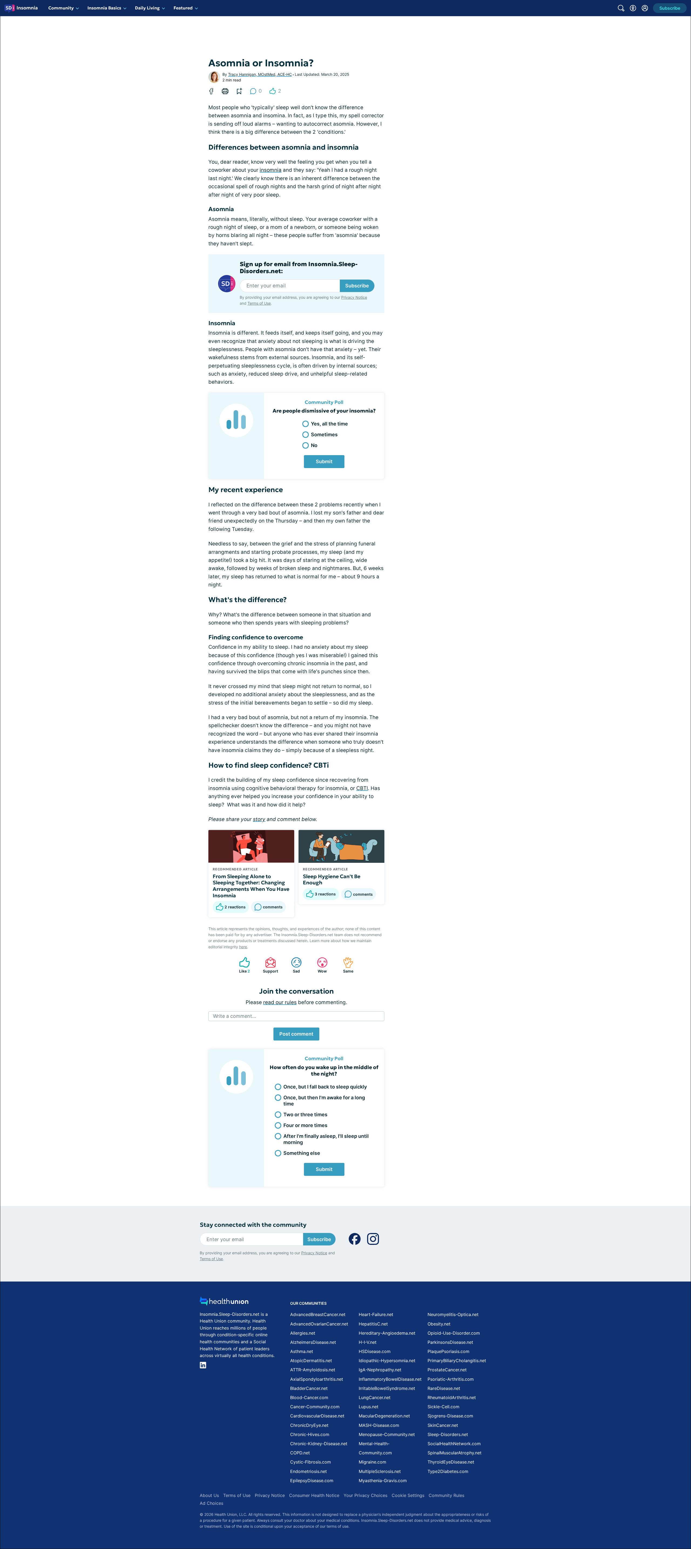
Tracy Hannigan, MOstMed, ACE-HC (260, 74)
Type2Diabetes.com (448, 1471)
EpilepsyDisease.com (311, 1480)
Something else (301, 1153)
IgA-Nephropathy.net (380, 1369)
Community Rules (446, 1495)
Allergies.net (302, 1333)
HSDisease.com (375, 1351)
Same (345, 965)
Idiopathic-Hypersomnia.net (387, 1360)
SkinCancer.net (443, 1425)
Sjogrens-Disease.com (450, 1416)
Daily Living (147, 8)
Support (269, 965)
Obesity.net (439, 1324)
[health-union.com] (224, 1303)
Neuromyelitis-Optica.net (453, 1314)
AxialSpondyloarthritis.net (316, 1379)
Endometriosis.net (308, 1471)
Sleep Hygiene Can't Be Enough (331, 879)
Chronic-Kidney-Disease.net (318, 1443)
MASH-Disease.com (379, 1425)
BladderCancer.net (309, 1388)
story (259, 819)
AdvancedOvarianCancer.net (319, 1324)
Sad (293, 965)
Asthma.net (301, 1351)
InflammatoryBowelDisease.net (390, 1379)
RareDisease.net (444, 1388)
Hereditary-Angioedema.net (387, 1333)
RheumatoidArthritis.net (452, 1397)
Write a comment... (234, 1016)
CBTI (362, 788)
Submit (324, 461)
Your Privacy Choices (365, 1495)
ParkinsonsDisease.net (450, 1342)
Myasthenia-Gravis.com (383, 1480)
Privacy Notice (354, 297)
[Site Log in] (645, 8)
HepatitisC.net (373, 1324)
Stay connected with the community (253, 1224)
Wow (319, 965)
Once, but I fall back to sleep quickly (325, 1087)
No (314, 445)
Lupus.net (368, 1406)
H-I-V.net (368, 1342)
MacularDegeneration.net (384, 1416)
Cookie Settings (408, 1495)
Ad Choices (211, 1503)
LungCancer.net (375, 1397)
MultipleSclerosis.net (380, 1471)
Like (242, 965)
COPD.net (300, 1452)
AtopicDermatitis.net (311, 1360)
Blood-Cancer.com (309, 1397)
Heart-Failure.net (376, 1314)
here (243, 946)
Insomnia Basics (104, 8)
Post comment (296, 1034)
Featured (183, 8)
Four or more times (305, 1125)
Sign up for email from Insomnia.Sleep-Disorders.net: (299, 268)
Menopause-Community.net (387, 1434)
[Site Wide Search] (621, 8)
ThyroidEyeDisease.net (451, 1462)
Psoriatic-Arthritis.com (451, 1379)
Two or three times (305, 1114)
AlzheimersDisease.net (313, 1342)
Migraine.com (372, 1462)
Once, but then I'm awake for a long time (324, 1101)
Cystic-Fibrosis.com (310, 1462)
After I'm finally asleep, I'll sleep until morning (326, 1139)
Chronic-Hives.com (309, 1434)
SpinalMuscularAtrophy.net (455, 1452)
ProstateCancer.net (447, 1369)
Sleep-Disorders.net (448, 1434)
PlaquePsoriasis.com (448, 1351)
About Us (209, 1495)
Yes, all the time (329, 424)
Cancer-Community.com (315, 1406)
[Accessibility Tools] (633, 8)
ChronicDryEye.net (309, 1425)
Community (61, 8)
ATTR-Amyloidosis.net (312, 1369)
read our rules (280, 1002)
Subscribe (357, 285)
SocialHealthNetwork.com (454, 1443)
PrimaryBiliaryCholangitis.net (457, 1360)
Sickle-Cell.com (443, 1406)
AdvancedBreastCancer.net (318, 1314)
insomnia (271, 170)
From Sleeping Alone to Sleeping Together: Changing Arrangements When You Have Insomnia (251, 886)
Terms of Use (259, 303)
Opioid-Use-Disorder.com (454, 1333)
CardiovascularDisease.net (317, 1416)
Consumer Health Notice (314, 1495)
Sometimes (324, 434)
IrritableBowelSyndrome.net (387, 1388)
